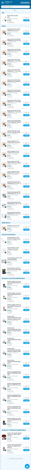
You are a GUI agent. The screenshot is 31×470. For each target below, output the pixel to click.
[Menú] (2, 2)
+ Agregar (26, 20)
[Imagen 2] (15, 10)
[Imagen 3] (16, 10)
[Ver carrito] (27, 466)
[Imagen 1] (14, 10)
